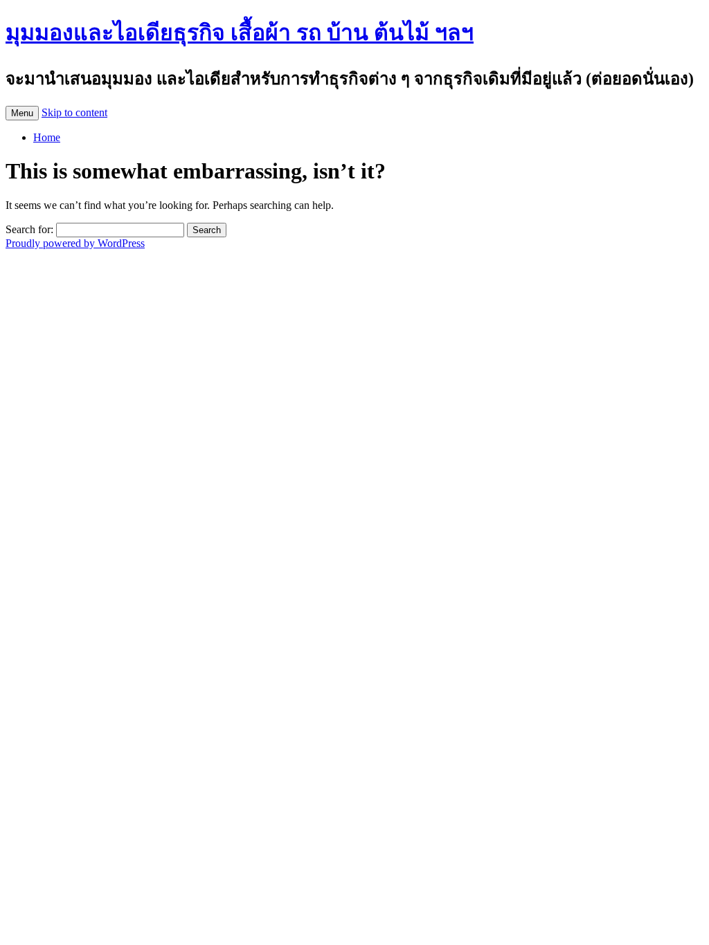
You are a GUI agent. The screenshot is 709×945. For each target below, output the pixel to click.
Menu (22, 113)
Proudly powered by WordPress (75, 243)
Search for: (29, 229)
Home (46, 137)
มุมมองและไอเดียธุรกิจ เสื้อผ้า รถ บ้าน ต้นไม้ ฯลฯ (240, 32)
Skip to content (74, 112)
